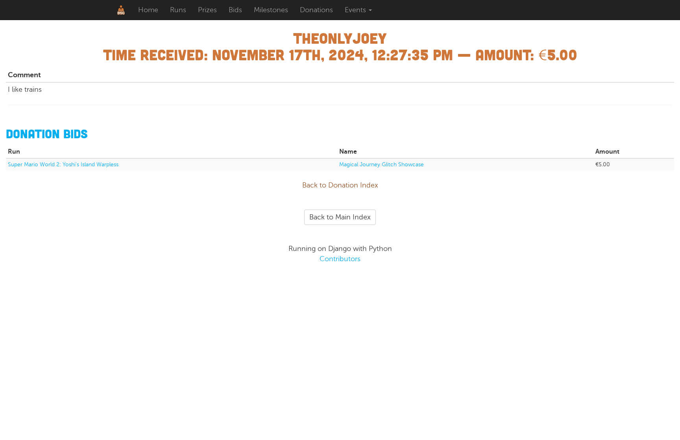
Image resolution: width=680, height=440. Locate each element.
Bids (235, 10)
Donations (316, 10)
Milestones (271, 10)
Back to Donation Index (340, 185)
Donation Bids (47, 133)
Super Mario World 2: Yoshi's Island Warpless (63, 164)
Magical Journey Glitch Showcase (381, 164)
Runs (178, 10)
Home (148, 10)
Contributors (340, 259)
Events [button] (356, 10)
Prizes (207, 10)
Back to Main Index (340, 217)
